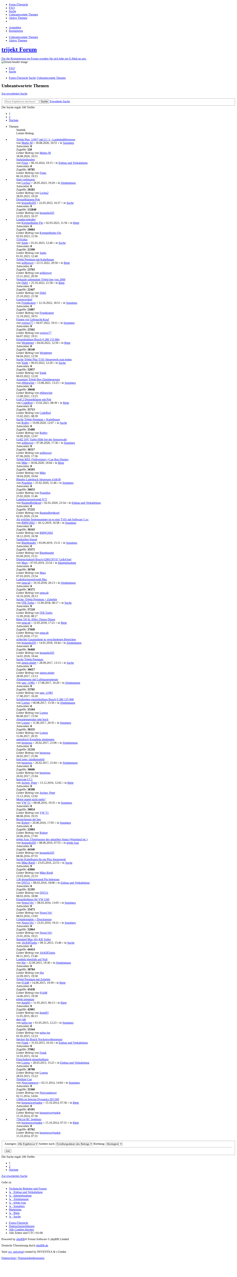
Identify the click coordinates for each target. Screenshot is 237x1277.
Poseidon (26, 482)
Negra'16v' (27, 902)
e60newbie (27, 382)
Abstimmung (68, 182)
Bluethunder (28, 542)
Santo (24, 242)
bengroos (26, 742)
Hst (23, 962)
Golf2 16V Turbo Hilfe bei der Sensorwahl (41, 439)
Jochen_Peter (29, 782)
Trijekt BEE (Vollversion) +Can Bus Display (42, 459)
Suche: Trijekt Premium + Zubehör (36, 599)
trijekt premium (25, 999)
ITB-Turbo (27, 602)
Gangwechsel (24, 299)
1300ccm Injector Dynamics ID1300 (37, 1099)
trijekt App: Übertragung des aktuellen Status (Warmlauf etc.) (52, 839)
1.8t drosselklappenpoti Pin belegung (37, 879)
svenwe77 (27, 322)
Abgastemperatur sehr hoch (32, 719)
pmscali (25, 582)
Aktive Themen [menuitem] (18, 40)
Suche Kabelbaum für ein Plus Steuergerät (41, 859)
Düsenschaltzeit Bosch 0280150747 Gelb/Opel (43, 559)
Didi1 (24, 282)
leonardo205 (28, 202)
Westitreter (27, 342)
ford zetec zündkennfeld (30, 759)
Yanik (24, 362)
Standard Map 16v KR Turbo (33, 939)
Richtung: (100, 1143)
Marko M (27, 142)
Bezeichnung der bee (28, 819)
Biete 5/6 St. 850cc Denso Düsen (35, 619)
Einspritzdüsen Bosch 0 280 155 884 (37, 339)
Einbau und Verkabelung (73, 162)
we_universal (16, 1251)
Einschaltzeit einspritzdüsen (32, 1059)
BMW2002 (28, 522)
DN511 (25, 882)
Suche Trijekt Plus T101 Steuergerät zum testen (44, 359)
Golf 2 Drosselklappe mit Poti (33, 399)
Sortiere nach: (47, 1143)
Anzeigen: (10, 1143)
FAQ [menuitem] (12, 68)
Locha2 (25, 182)
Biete (76, 222)
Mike (24, 462)
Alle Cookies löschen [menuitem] (21, 1229)
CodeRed (27, 402)
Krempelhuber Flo (32, 222)
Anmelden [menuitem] (15, 27)
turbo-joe (26, 1022)
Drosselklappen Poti (28, 199)
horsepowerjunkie (31, 1102)
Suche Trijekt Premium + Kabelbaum (38, 419)
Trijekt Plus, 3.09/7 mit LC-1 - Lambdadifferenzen (45, 139)
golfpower (27, 262)
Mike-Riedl (28, 862)
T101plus (21, 239)
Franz (24, 162)
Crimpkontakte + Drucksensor (34, 919)
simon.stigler (28, 662)
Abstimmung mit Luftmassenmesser (37, 679)
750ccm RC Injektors (28, 1119)
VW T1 (26, 802)
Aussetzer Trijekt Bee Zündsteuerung (38, 379)
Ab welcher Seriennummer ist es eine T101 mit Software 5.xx (52, 519)
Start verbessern (25, 179)
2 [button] (9, 116)
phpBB (20, 1239)
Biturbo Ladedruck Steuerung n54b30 (38, 479)
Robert (25, 822)
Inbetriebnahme (67, 562)
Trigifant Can (24, 1079)
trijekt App (72, 842)
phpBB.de (42, 1245)
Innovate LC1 (24, 779)
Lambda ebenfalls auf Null (31, 959)
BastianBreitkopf (31, 502)
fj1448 (25, 982)
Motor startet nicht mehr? (31, 799)
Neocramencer (30, 1082)
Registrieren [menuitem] (16, 30)
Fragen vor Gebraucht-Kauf (32, 319)
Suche (70, 202)
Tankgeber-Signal (26, 539)
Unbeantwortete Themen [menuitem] (23, 37)
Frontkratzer (28, 302)
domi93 (25, 1002)
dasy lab (21, 1019)
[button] (13, 120)
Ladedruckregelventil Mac (31, 579)
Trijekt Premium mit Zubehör (33, 979)
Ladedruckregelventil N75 (31, 499)
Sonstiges (68, 142)
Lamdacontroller (26, 219)
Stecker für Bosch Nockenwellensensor (39, 1039)
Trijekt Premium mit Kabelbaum (35, 259)
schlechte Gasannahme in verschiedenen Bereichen (46, 639)
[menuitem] (18, 4)
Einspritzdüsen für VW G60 (32, 899)
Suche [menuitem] (12, 71)
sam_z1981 (28, 682)
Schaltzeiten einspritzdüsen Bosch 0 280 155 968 (45, 699)
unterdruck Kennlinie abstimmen (35, 739)
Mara (24, 562)
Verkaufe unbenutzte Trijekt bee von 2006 (40, 279)
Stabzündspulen (25, 159)
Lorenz (25, 702)
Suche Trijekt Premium (29, 659)
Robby (25, 422)
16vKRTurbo (29, 942)
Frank (24, 1042)
